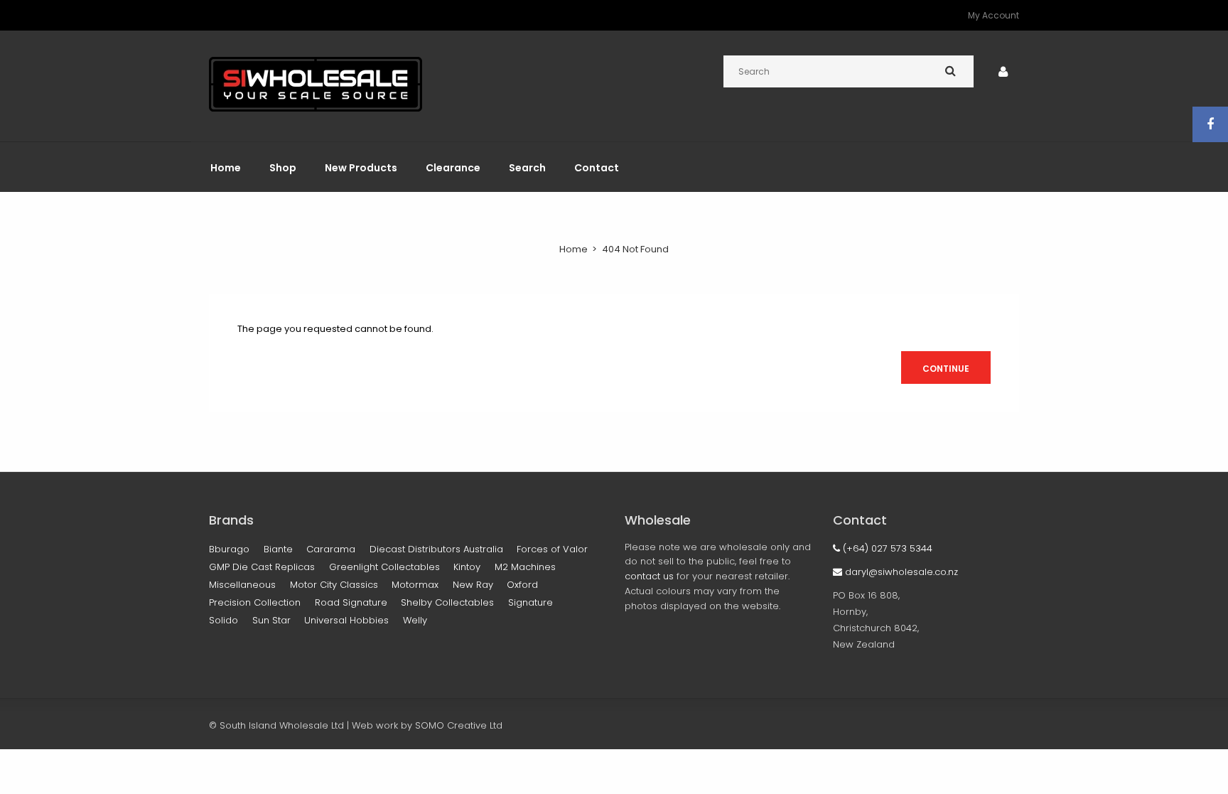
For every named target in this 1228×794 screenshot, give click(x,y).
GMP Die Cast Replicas (262, 567)
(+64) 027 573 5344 (886, 548)
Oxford (522, 584)
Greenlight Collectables (384, 567)
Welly (415, 620)
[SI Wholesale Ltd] (315, 108)
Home (573, 249)
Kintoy (466, 567)
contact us (649, 576)
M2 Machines (525, 567)
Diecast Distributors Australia (436, 549)
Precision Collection (255, 602)
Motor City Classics (334, 584)
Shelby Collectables (447, 602)
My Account (993, 15)
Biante (278, 549)
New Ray (473, 584)
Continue (945, 369)
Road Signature (351, 602)
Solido (223, 620)
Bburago (229, 549)
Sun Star (271, 620)
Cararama (330, 549)
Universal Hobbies (346, 620)
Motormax (415, 584)
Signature (530, 602)
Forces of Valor (552, 549)
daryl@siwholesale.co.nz (900, 572)
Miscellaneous (242, 584)
